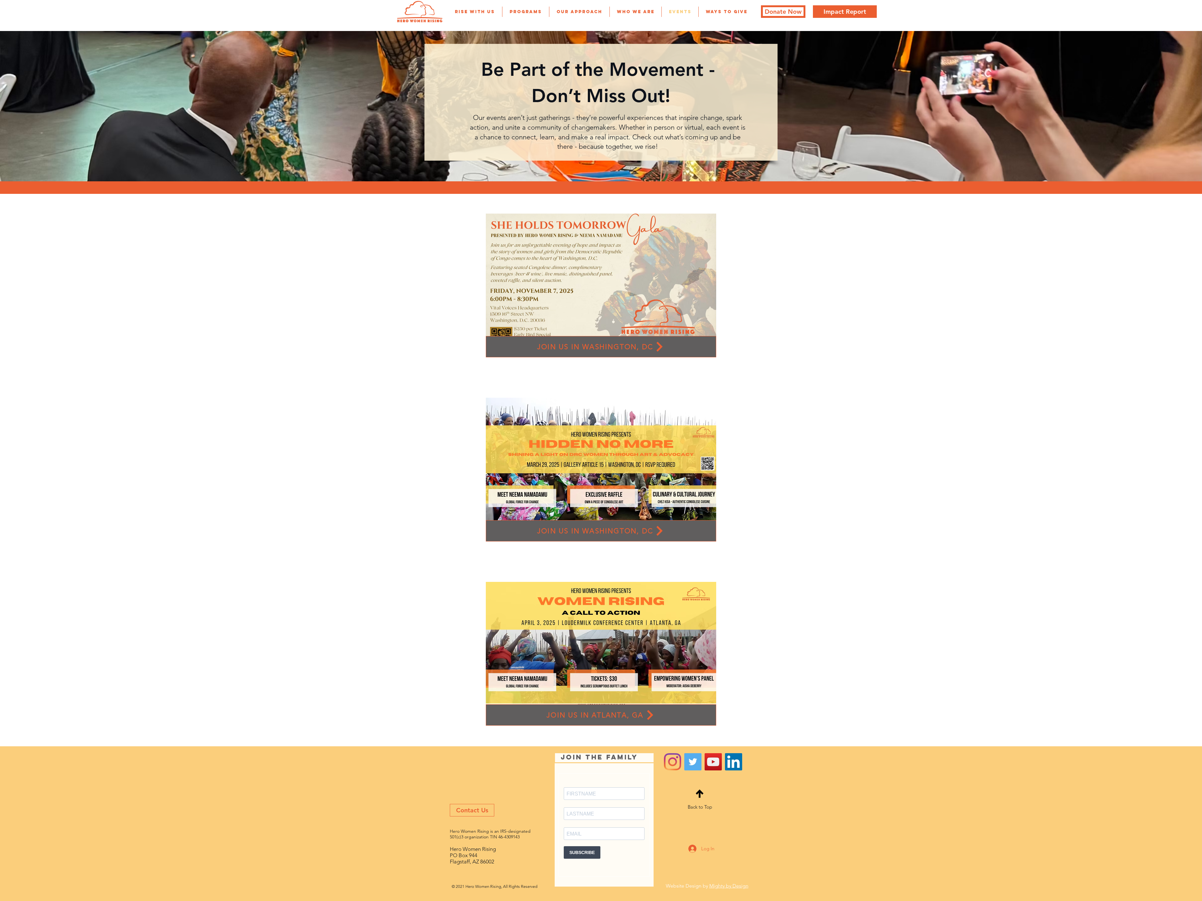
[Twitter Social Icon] (692, 761)
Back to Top (700, 807)
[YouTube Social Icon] (713, 761)
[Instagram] (672, 761)
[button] (475, 12)
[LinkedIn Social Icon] (733, 761)
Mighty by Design (728, 886)
